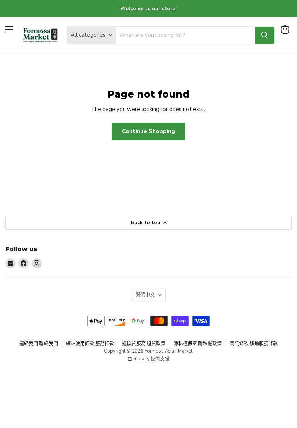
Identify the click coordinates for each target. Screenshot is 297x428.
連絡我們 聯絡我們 (38, 343)
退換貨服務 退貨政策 (144, 343)
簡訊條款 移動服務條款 (254, 343)
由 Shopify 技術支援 (148, 358)
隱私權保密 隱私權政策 (197, 343)
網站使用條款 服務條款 (90, 343)
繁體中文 (145, 295)
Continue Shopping (148, 131)
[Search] (264, 35)
